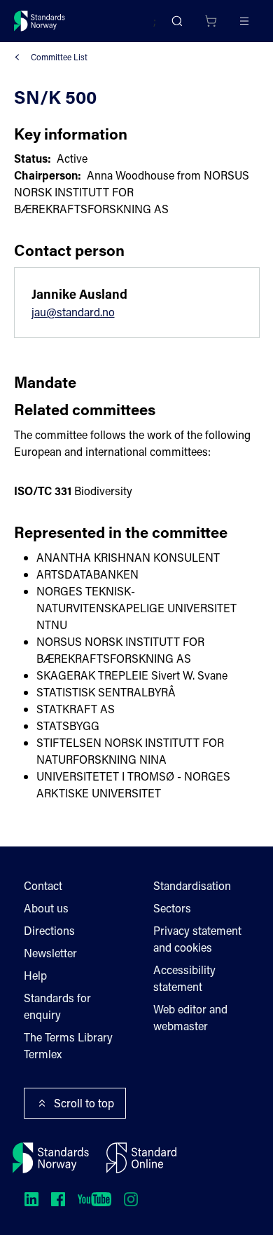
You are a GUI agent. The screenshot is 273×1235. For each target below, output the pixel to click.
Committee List (59, 56)
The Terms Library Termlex (68, 1045)
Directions (49, 930)
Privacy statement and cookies (197, 938)
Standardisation (192, 885)
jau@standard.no (73, 311)
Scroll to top (84, 1102)
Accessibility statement (184, 978)
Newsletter (50, 952)
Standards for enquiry (57, 1006)
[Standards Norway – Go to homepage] (39, 21)
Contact (43, 885)
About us (46, 907)
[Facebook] (58, 1199)
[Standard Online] (141, 1158)
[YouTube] (94, 1199)
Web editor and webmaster (190, 1017)
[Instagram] (131, 1199)
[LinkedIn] (31, 1199)
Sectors (172, 907)
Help (35, 975)
